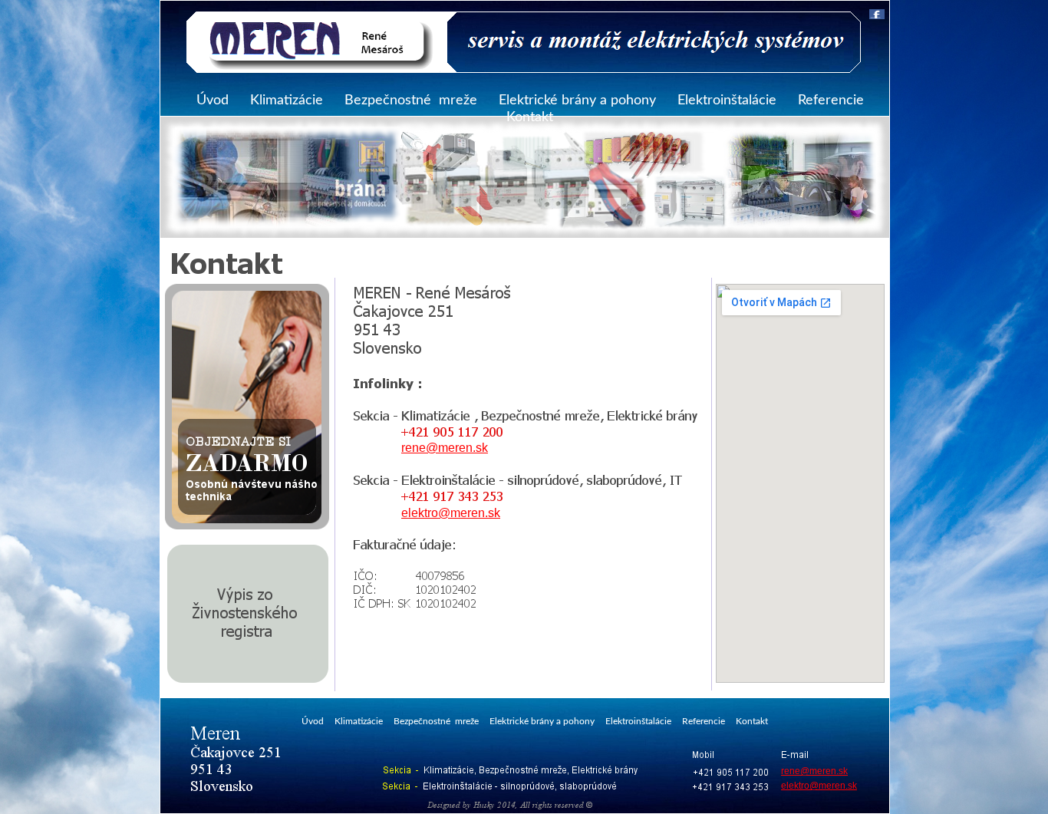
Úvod (212, 100)
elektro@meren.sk (450, 512)
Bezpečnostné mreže (410, 100)
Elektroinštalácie (726, 100)
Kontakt (529, 117)
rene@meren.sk (444, 447)
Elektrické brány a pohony (577, 100)
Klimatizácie (286, 100)
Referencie (831, 100)
